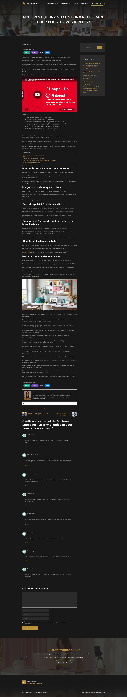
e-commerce (27, 408)
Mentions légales (26, 692)
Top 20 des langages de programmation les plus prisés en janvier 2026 (92, 82)
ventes (46, 408)
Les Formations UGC (52, 3)
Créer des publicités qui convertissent (34, 158)
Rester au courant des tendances (33, 164)
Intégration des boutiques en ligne (33, 156)
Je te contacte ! (63, 662)
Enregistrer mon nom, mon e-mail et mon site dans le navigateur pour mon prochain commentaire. (47, 622)
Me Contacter (84, 3)
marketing (33, 408)
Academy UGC (33, 4)
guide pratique (28, 252)
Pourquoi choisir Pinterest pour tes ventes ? (35, 155)
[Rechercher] (100, 47)
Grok (41, 52)
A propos (75, 3)
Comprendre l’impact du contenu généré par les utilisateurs (40, 160)
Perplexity (34, 52)
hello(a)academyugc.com (34, 683)
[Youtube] (23, 403)
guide (33, 200)
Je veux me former (97, 3)
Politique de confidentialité (40, 692)
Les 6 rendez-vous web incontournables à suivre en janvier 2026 (91, 76)
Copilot (47, 52)
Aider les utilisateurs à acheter (32, 162)
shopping (42, 408)
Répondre (27, 445)
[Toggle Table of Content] (73, 153)
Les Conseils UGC (65, 3)
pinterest (38, 408)
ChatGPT (26, 52)
